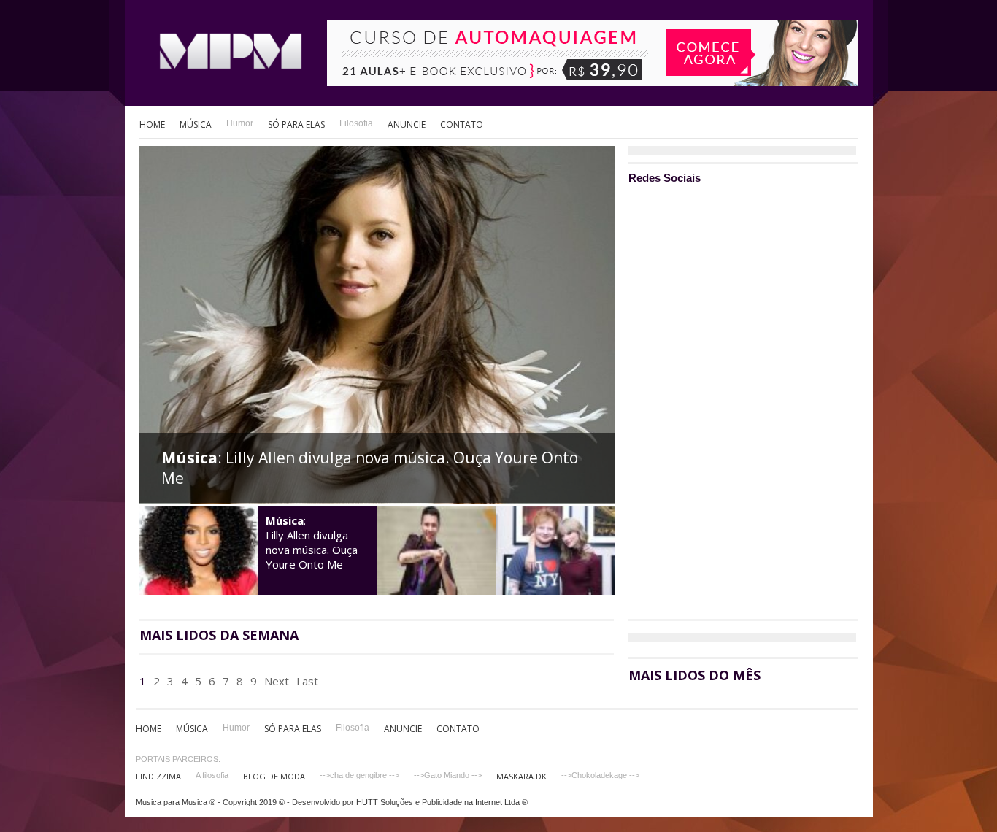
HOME (152, 124)
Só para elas (296, 124)
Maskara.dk (521, 776)
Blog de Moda (274, 776)
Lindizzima (158, 776)
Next (276, 681)
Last (307, 681)
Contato (461, 124)
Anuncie (407, 124)
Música (196, 124)
